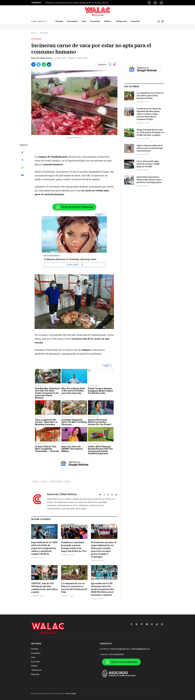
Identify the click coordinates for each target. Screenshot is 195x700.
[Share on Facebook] (33, 64)
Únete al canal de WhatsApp (77, 206)
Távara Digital (70, 693)
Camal (35, 481)
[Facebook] (22, 152)
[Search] (158, 21)
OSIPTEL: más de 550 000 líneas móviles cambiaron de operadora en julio (44, 587)
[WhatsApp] (22, 167)
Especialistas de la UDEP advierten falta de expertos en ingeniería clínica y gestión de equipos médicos (44, 548)
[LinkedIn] (22, 175)
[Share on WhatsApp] (44, 64)
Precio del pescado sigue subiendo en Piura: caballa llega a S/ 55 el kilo (147, 164)
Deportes (135, 21)
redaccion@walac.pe (119, 649)
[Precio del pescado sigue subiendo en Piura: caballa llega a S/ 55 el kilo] (129, 164)
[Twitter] (22, 160)
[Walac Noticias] (97, 11)
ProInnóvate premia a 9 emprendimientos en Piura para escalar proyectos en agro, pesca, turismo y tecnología (103, 549)
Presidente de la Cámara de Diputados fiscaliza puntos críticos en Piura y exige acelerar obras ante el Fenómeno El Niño (148, 113)
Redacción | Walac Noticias (41, 58)
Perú (84, 21)
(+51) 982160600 (116, 654)
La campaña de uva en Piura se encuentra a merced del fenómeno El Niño (74, 587)
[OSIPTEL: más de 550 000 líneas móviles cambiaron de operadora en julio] (44, 572)
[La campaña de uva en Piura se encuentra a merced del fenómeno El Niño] (74, 572)
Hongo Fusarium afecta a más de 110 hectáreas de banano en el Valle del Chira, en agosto (150, 132)
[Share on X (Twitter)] (38, 64)
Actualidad (72, 21)
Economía (95, 21)
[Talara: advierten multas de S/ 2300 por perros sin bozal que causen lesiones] (129, 148)
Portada (59, 21)
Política (107, 21)
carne (44, 481)
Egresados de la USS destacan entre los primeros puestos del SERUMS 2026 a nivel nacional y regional (102, 589)
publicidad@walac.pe (140, 649)
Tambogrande (56, 481)
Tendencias (121, 21)
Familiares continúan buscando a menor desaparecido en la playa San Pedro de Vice (78, 3)
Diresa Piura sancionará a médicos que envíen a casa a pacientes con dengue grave (149, 179)
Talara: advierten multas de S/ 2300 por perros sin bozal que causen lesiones (149, 148)
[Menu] (162, 21)
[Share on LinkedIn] (49, 64)
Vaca (67, 481)
